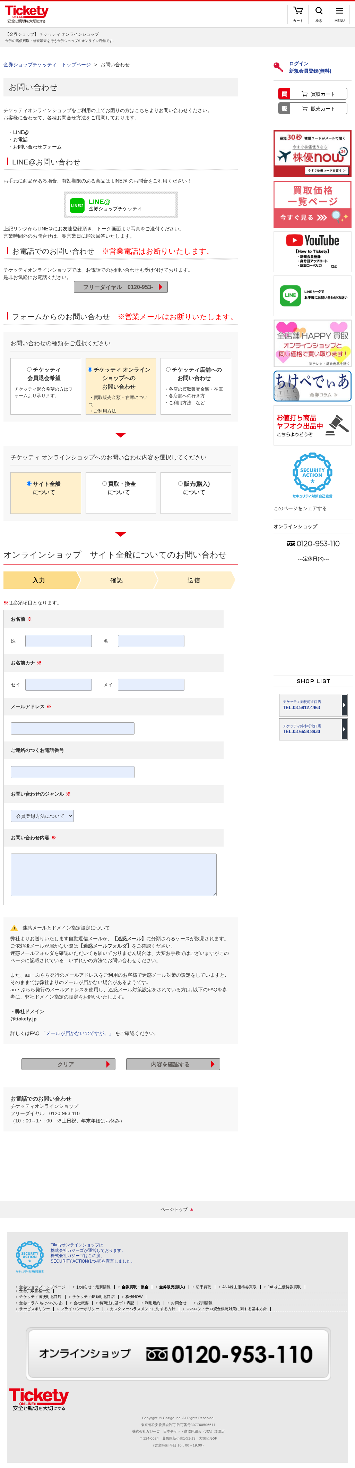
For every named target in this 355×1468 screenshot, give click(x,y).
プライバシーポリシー (80, 1309)
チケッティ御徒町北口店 (40, 1297)
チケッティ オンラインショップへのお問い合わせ (119, 390)
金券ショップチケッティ (115, 205)
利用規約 (152, 1303)
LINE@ (21, 132)
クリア (66, 1064)
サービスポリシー (34, 1309)
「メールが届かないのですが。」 (77, 1033)
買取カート (323, 94)
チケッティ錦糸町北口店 (93, 1297)
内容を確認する (170, 1064)
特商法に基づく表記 (116, 1303)
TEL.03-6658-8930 (302, 729)
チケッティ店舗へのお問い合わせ (193, 385)
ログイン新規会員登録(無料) (310, 67)
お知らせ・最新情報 (93, 1287)
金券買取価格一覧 (34, 1291)
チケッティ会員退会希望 (43, 382)
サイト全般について (46, 488)
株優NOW (134, 1297)
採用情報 (205, 1303)
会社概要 (81, 1303)
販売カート (323, 108)
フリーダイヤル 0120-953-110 (118, 288)
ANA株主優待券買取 (239, 1287)
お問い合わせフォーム (37, 147)
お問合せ (178, 1303)
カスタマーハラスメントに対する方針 (142, 1309)
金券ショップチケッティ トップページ (47, 64)
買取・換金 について (121, 488)
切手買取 (203, 1287)
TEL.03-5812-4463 (302, 705)
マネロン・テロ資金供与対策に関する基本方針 (226, 1309)
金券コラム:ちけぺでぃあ (40, 1303)
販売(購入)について (196, 488)
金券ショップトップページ (42, 1287)
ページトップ (174, 1209)
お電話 (20, 139)
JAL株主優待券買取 (284, 1287)
